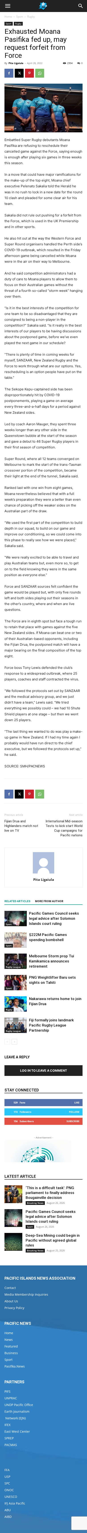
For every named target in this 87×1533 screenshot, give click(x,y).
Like (76, 1102)
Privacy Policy (14, 1308)
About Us (11, 1301)
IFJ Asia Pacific (14, 1503)
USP (7, 1477)
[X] (19, 73)
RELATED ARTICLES (17, 901)
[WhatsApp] (39, 73)
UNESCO (10, 1497)
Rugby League (13, 966)
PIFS (7, 1391)
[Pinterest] (29, 73)
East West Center (17, 1431)
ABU (7, 1510)
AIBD (8, 1517)
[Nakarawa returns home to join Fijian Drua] (15, 1004)
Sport (19, 16)
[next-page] (14, 1042)
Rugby (31, 16)
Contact (10, 1288)
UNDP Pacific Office (18, 1405)
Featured (11, 1346)
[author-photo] (43, 873)
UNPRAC (10, 1398)
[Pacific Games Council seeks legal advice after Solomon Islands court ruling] (15, 918)
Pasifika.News (14, 1366)
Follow (74, 1111)
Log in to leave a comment (43, 1070)
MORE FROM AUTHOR (49, 901)
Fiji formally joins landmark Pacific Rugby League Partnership (51, 1025)
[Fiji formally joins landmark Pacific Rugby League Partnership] (15, 1025)
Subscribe (72, 1121)
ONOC (9, 1490)
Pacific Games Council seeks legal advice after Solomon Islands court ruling (54, 918)
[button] (7, 6)
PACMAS (10, 1445)
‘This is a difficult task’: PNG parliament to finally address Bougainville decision (50, 1193)
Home (8, 16)
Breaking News (35, 1202)
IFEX (7, 1425)
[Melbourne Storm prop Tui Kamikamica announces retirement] (15, 961)
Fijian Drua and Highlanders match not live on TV (21, 826)
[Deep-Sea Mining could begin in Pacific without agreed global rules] (13, 1242)
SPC (7, 1483)
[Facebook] (8, 73)
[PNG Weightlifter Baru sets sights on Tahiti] (15, 982)
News (8, 1339)
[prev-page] (7, 1042)
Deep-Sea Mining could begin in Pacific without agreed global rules (53, 1240)
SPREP (9, 1438)
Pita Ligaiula (15, 63)
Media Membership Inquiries (26, 1294)
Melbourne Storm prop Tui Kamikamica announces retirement (51, 961)
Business (11, 1353)
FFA (7, 1470)
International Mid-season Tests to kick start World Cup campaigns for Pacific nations (64, 828)
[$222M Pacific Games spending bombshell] (15, 940)
